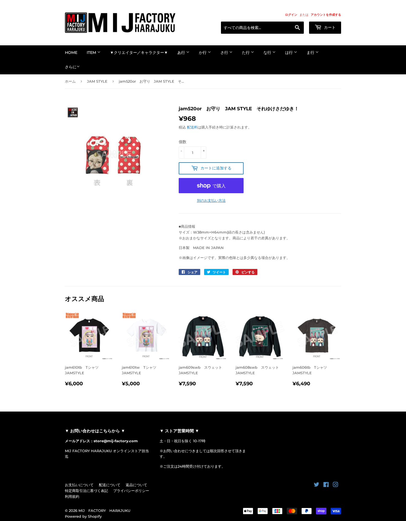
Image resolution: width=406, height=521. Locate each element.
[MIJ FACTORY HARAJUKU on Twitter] (316, 485)
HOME (71, 52)
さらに (71, 66)
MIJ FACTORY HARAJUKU (104, 510)
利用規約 (72, 496)
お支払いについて (79, 485)
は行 (289, 52)
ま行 (311, 52)
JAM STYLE (97, 81)
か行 (203, 52)
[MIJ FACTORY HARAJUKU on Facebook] (326, 485)
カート (329, 27)
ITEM (92, 52)
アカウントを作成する (326, 15)
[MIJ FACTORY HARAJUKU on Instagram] (335, 485)
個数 (182, 141)
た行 (246, 52)
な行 (267, 52)
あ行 (181, 52)
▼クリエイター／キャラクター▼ (139, 52)
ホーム (70, 81)
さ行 (224, 52)
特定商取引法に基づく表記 (86, 490)
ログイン (291, 15)
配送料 (192, 127)
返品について (136, 485)
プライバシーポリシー (131, 490)
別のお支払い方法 (211, 200)
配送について (109, 485)
